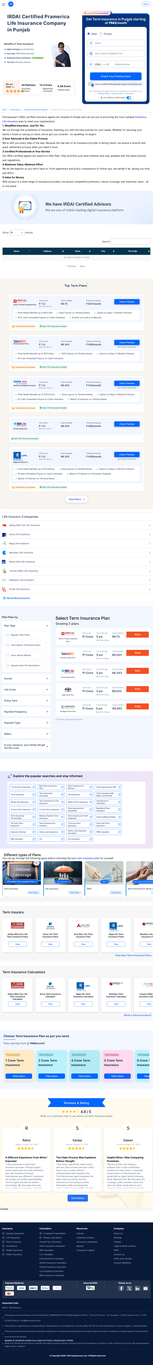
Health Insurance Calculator (52, 1262)
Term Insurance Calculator (46, 794)
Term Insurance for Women (76, 787)
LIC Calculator (74, 839)
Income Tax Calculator (50, 1242)
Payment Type (12, 722)
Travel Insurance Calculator (52, 1267)
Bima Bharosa (15, 1307)
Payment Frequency (15, 711)
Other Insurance (14, 1254)
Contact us (119, 1254)
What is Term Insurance (78, 802)
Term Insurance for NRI (106, 787)
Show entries (17, 232)
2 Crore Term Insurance (49, 809)
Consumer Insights (85, 1250)
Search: (106, 241)
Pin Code (132, 251)
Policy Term (10, 700)
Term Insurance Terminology (17, 817)
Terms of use (116, 93)
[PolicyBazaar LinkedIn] (137, 1288)
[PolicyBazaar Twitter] (129, 1288)
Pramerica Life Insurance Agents (36, 110)
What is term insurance (137, 1015)
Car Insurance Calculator (51, 1271)
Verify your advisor (123, 1258)
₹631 (137, 670)
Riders (7, 733)
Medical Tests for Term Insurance (49, 817)
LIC (40, 839)
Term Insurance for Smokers (47, 824)
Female (108, 33)
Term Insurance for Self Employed (78, 817)
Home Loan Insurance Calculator (77, 832)
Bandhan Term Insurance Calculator (116, 995)
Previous (72, 266)
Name (16, 251)
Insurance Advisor (18, 832)
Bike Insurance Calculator (51, 1275)
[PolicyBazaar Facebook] (121, 1288)
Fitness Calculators (52, 1237)
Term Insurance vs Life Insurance (49, 802)
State (77, 251)
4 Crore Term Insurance (80, 1063)
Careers (117, 1242)
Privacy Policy (104, 93)
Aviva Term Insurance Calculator (50, 995)
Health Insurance (14, 1250)
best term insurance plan (85, 858)
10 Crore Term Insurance (17, 824)
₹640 (138, 652)
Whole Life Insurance (20, 802)
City (103, 251)
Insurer (8, 678)
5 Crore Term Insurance (21, 809)
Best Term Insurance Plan (48, 787)
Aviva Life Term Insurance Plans (50, 935)
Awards (80, 1246)
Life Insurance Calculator (102, 802)
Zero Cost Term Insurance (103, 824)
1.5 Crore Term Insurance (74, 824)
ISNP (116, 1250)
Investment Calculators (54, 1233)
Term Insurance (17, 794)
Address (47, 251)
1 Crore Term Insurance (21, 787)
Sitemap (118, 1237)
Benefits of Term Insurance (103, 809)
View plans (19, 1076)
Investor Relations (122, 1262)
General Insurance (15, 1233)
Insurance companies (86, 1242)
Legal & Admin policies (125, 1246)
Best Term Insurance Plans (136, 955)
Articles (80, 1233)
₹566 (138, 706)
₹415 (137, 689)
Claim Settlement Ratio (106, 817)
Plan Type (9, 625)
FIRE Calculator (102, 832)
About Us (118, 1233)
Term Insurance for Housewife (76, 809)
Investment (11, 1246)
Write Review (77, 1198)
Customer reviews (85, 1237)
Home (4, 110)
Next (82, 266)
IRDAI (4, 1307)
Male (94, 33)
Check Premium (127, 301)
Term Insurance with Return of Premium (105, 794)
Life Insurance (15, 110)
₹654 (138, 634)
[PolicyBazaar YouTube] (145, 1288)
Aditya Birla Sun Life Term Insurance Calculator (17, 996)
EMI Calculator (17, 839)
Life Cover (10, 689)
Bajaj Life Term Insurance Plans (116, 935)
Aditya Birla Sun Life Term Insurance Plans (17, 935)
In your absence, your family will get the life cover (24, 746)
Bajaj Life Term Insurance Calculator (83, 995)
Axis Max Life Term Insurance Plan (83, 935)
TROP (88, 889)
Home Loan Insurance (48, 832)
